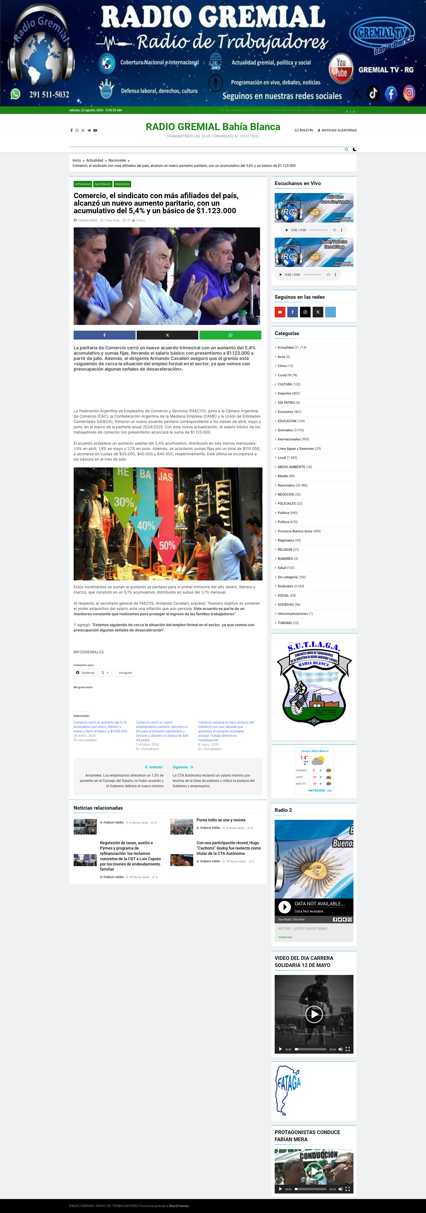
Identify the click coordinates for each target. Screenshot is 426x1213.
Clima (282, 366)
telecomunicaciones (293, 614)
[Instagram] (305, 312)
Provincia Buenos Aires (295, 531)
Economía (285, 412)
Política (283, 522)
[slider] (310, 1049)
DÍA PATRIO (286, 403)
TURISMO (285, 623)
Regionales (286, 540)
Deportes (284, 393)
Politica (283, 513)
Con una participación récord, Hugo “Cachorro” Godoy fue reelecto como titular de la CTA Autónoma (229, 848)
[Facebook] (292, 312)
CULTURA (285, 384)
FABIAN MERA (87, 220)
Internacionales (289, 439)
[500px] (330, 312)
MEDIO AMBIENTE (291, 467)
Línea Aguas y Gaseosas (296, 449)
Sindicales (122, 184)
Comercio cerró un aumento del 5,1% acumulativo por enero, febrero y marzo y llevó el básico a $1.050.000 (100, 726)
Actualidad (83, 184)
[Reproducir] (280, 1049)
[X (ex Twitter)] (318, 312)
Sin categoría (287, 577)
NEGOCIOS (286, 494)
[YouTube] (280, 312)
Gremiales (285, 430)
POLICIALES (287, 504)
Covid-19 (284, 375)
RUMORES (285, 559)
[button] (314, 1014)
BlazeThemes (179, 1206)
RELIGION (285, 550)
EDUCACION (287, 421)
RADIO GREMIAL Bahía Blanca (213, 127)
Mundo (283, 476)
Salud (282, 568)
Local (282, 458)
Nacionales (103, 184)
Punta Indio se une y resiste (221, 820)
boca (281, 357)
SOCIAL (283, 596)
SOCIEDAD (286, 605)
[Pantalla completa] (347, 1049)
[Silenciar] (340, 1049)
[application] (314, 1014)
